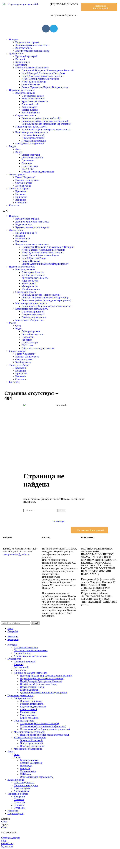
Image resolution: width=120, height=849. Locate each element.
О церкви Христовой (33, 135)
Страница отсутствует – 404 (31, 395)
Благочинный (22, 62)
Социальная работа (25, 115)
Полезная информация (34, 140)
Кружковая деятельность (35, 101)
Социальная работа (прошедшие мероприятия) (46, 123)
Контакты (14, 205)
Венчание (20, 199)
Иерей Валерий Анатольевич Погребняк (43, 73)
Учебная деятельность (33, 98)
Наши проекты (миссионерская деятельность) (46, 129)
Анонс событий (30, 104)
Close (4, 821)
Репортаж (27, 163)
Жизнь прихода (17, 174)
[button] (99, 7)
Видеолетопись (23, 48)
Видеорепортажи (31, 154)
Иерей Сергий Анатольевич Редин (40, 78)
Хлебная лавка (23, 185)
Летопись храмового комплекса (32, 45)
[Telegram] (54, 28)
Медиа (12, 146)
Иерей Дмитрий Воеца (34, 81)
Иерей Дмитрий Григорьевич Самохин (42, 76)
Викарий (20, 59)
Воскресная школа (25, 93)
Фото (18, 149)
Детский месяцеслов (32, 157)
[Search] (61, 510)
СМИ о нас (27, 168)
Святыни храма (23, 183)
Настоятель (21, 64)
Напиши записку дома (27, 180)
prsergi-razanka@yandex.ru (16, 554)
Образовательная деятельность (38, 171)
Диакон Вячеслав (31, 84)
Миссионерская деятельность (31, 126)
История (13, 39)
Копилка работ (29, 107)
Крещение (20, 191)
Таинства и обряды (19, 188)
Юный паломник (31, 112)
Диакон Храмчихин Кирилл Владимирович (45, 87)
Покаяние (20, 194)
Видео (18, 152)
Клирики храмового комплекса (32, 67)
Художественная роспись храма (32, 50)
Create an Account (10, 838)
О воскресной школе (33, 95)
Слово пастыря (30, 166)
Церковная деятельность (22, 90)
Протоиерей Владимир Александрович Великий (48, 70)
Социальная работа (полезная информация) (45, 121)
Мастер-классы (30, 109)
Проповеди (28, 160)
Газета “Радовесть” (25, 177)
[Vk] (46, 28)
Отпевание (21, 202)
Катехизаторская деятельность (31, 132)
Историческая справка (27, 42)
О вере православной (33, 138)
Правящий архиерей (26, 56)
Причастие (21, 197)
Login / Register (15, 813)
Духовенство (16, 53)
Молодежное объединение (29, 143)
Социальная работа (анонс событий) (41, 118)
